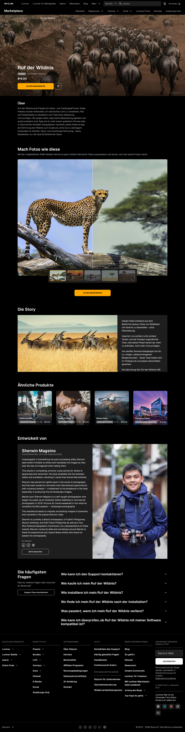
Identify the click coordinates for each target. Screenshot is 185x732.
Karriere (68, 654)
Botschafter (70, 660)
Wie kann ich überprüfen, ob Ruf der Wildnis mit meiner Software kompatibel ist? (114, 622)
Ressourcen (96, 11)
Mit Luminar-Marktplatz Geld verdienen (137, 683)
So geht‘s (130, 654)
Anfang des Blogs (135, 690)
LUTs (37, 660)
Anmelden (175, 3)
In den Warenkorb (35, 86)
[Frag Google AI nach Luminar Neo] (158, 713)
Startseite (22, 18)
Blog (86, 3)
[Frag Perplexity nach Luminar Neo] (164, 706)
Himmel (37, 676)
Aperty (62, 3)
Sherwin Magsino (38, 74)
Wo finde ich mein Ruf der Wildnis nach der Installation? (114, 602)
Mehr (96, 4)
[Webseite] (33, 545)
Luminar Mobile (12, 654)
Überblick (80, 11)
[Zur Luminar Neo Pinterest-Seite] (104, 727)
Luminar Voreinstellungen (146, 422)
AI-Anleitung (70, 681)
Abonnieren (169, 661)
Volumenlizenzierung (105, 684)
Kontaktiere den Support (107, 649)
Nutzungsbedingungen (76, 670)
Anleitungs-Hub (173, 11)
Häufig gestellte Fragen (106, 654)
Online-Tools (10, 665)
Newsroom (130, 665)
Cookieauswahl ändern (105, 665)
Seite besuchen (35, 552)
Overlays (39, 665)
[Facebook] (23, 545)
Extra (127, 11)
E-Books (37, 681)
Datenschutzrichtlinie (75, 676)
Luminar (25, 3)
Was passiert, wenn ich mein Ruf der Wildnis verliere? (114, 611)
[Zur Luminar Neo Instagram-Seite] (85, 727)
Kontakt (68, 687)
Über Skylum (70, 649)
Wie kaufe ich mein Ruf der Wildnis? (114, 583)
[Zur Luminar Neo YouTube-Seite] (95, 727)
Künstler (158, 11)
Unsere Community (135, 670)
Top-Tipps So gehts (136, 695)
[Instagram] (28, 545)
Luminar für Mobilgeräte (44, 3)
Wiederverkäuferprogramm (107, 690)
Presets (33, 18)
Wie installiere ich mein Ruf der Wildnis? (114, 592)
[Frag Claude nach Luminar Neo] (171, 706)
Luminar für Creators (136, 676)
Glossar (129, 660)
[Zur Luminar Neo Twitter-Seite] (99, 727)
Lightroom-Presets (27, 422)
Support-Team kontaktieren (36, 592)
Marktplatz (74, 3)
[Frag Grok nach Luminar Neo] (177, 706)
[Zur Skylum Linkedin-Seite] (90, 727)
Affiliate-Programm (73, 665)
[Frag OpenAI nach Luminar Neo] (158, 706)
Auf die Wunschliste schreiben (34, 404)
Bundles (39, 654)
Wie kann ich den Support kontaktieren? (114, 574)
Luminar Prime (143, 11)
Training (113, 11)
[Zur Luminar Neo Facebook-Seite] (80, 727)
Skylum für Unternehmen (107, 679)
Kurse (36, 687)
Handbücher (100, 660)
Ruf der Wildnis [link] (47, 18)
